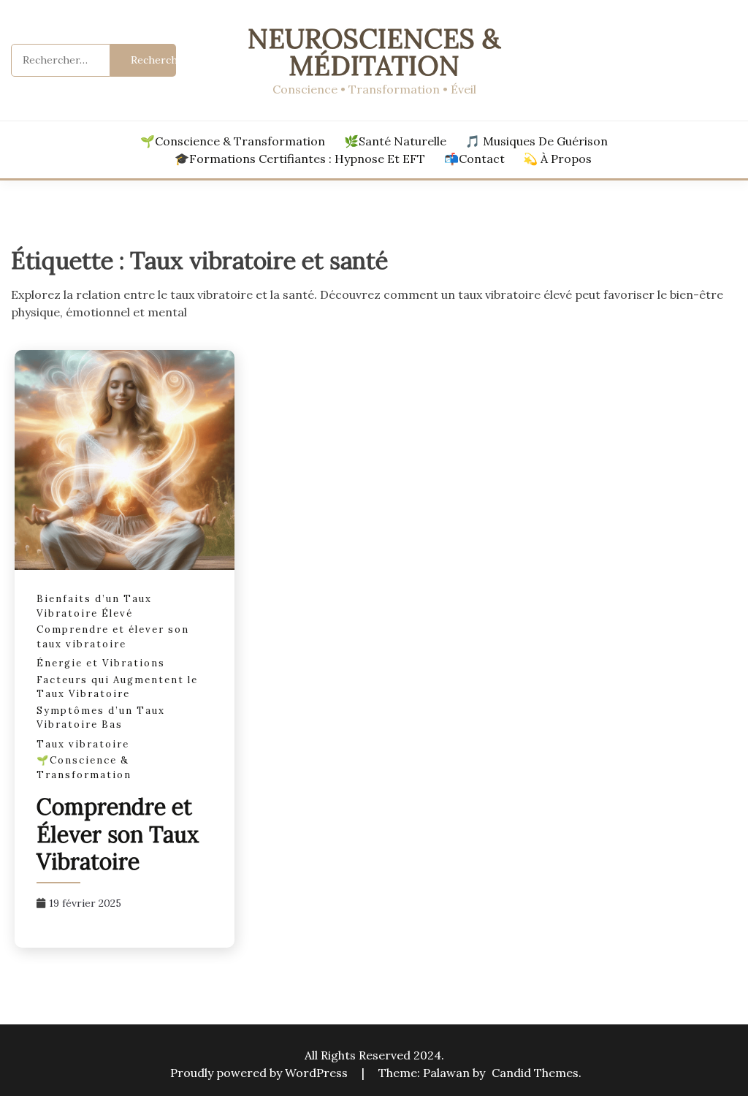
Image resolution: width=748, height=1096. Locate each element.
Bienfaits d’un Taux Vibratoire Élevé (94, 606)
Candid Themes (535, 1072)
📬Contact (474, 158)
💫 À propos (557, 158)
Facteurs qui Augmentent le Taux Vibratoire (117, 687)
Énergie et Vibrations (101, 663)
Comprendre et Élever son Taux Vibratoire (118, 834)
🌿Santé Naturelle (395, 141)
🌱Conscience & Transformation (232, 141)
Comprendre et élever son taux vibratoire (113, 636)
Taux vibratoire (83, 744)
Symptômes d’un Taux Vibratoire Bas (101, 717)
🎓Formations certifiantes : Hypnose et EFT (300, 158)
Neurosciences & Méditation (374, 52)
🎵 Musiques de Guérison (536, 141)
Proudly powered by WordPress (260, 1072)
